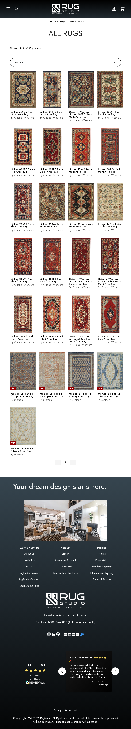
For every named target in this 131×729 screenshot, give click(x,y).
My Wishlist (65, 566)
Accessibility (71, 710)
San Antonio (79, 615)
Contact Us (29, 560)
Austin (63, 615)
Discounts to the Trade (65, 573)
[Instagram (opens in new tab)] (49, 635)
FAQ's (29, 566)
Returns (102, 554)
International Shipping (101, 573)
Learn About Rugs (29, 586)
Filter (19, 62)
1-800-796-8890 (57, 622)
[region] (88, 671)
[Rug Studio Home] (65, 9)
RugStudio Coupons (29, 579)
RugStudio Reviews (29, 573)
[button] (8, 9)
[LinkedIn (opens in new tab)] (53, 634)
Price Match (101, 560)
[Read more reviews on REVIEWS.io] (35, 683)
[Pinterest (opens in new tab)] (58, 635)
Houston (49, 615)
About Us (29, 554)
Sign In (65, 554)
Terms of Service (102, 579)
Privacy (57, 710)
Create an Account (65, 560)
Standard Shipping (102, 566)
